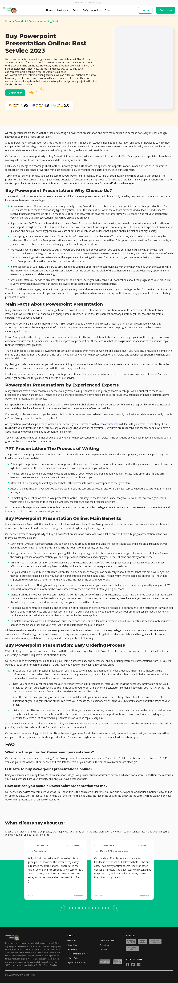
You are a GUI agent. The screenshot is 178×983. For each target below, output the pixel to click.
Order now (15, 92)
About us (96, 10)
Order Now (165, 10)
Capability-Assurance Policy (77, 954)
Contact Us (104, 945)
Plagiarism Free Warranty (76, 962)
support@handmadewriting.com (91, 2)
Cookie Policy (71, 949)
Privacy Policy (71, 945)
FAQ (85, 10)
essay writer (106, 424)
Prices (76, 10)
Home (49, 10)
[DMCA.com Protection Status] (104, 961)
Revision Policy (72, 958)
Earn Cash (104, 949)
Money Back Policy (107, 940)
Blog (107, 10)
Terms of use (71, 940)
